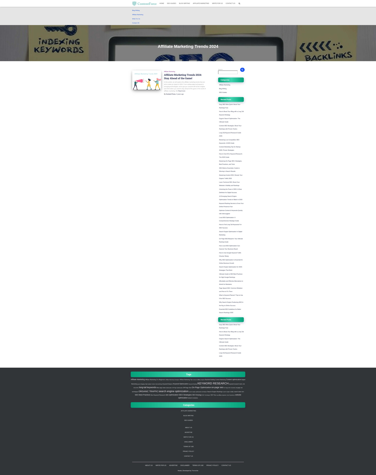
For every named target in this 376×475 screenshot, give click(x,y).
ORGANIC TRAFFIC (148, 391)
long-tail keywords (147, 387)
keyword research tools (235, 384)
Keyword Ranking (193, 384)
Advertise (188, 432)
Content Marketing (220, 379)
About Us (188, 427)
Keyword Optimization (180, 384)
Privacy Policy (188, 451)
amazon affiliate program (199, 379)
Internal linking (158, 384)
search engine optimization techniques (198, 391)
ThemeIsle (195, 470)
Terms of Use (188, 446)
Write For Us (136, 19)
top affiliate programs (221, 395)
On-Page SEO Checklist (229, 387)
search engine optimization (173, 391)
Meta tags (159, 387)
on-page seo (217, 387)
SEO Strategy (197, 395)
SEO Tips (213, 395)
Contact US (135, 23)
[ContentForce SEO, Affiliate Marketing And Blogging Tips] (144, 3)
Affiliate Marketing (137, 14)
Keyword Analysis (168, 384)
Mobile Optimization (167, 387)
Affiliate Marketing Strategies (172, 379)
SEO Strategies (185, 395)
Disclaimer (188, 442)
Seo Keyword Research (158, 395)
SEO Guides (171, 3)
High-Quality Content (150, 384)
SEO (243, 391)
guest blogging (141, 384)
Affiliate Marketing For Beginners (155, 379)
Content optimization (233, 379)
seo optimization (172, 395)
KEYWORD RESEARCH (213, 383)
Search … (221, 69)
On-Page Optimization (201, 387)
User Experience (231, 395)
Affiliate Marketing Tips (186, 379)
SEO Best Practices (142, 395)
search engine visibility (228, 391)
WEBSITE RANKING (193, 398)
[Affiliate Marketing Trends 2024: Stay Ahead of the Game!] (146, 80)
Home (162, 3)
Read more (181, 91)
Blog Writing (136, 10)
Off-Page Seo (187, 387)
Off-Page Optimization (177, 387)
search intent (237, 391)
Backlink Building (210, 379)
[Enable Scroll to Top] (372, 471)
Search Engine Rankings (215, 391)
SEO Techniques (206, 395)
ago (180, 94)
